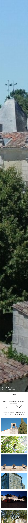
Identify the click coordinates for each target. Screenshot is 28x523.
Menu (14, 394)
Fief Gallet (7, 388)
